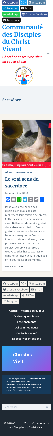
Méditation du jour (32, 310)
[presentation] (26, 144)
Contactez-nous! (26, 333)
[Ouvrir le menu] (48, 54)
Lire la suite (14, 266)
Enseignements (26, 322)
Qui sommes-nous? (26, 327)
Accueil (13, 310)
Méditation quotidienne (18, 172)
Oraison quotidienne (26, 316)
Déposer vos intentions (26, 338)
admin (11, 193)
